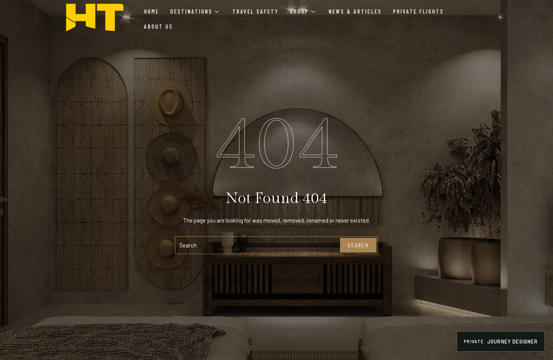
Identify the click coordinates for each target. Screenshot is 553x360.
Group (299, 11)
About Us (158, 26)
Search (358, 245)
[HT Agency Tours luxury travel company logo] (94, 18)
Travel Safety (255, 11)
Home (151, 11)
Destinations (191, 11)
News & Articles (355, 11)
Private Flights (418, 11)
